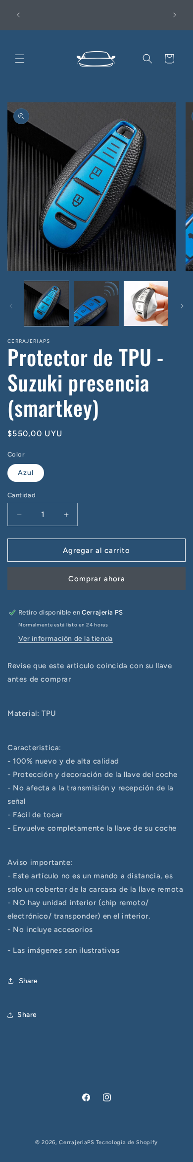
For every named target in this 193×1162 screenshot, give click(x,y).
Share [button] (27, 1014)
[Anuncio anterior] (18, 15)
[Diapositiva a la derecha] (182, 306)
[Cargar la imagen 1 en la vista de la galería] (46, 303)
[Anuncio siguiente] (175, 15)
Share (28, 981)
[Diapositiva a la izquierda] (11, 306)
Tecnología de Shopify (127, 1142)
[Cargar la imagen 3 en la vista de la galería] (146, 303)
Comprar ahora (96, 578)
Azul (26, 472)
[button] (20, 59)
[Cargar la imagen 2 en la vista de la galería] (96, 303)
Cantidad (21, 495)
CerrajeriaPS (76, 1142)
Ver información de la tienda (65, 638)
